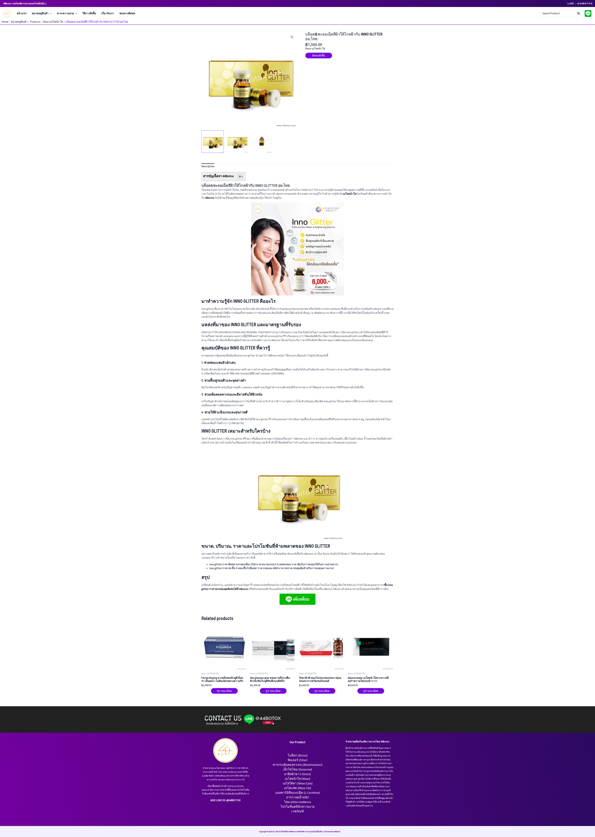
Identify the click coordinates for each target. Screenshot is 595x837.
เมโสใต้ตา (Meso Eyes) (298, 783)
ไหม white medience (297, 802)
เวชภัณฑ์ (297, 811)
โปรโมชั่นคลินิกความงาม (297, 806)
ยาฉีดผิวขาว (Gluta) (297, 774)
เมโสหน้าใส (349, 193)
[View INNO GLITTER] (212, 141)
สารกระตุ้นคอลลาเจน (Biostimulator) (297, 765)
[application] (50, 13)
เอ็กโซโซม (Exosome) (297, 769)
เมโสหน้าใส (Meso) (297, 779)
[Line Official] (588, 13)
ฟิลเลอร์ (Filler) (297, 760)
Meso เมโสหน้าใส (315, 48)
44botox (209, 197)
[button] (580, 3)
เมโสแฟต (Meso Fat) (297, 788)
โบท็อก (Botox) (298, 755)
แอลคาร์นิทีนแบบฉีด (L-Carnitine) (297, 792)
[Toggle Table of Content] (238, 176)
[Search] (579, 13)
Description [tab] (207, 166)
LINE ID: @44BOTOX (228, 800)
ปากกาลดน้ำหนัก (297, 797)
